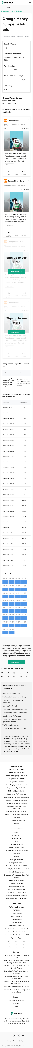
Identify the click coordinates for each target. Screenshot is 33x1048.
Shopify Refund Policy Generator (16, 803)
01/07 (23, 947)
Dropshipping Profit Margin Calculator (16, 797)
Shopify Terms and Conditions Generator (16, 807)
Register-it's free (16, 271)
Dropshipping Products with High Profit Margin (16, 876)
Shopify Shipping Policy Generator (16, 814)
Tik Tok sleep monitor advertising (14, 712)
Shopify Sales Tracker (16, 769)
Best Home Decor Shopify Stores (16, 899)
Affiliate (16, 824)
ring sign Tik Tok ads (10, 706)
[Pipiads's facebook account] (10, 1035)
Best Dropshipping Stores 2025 (16, 866)
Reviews (16, 857)
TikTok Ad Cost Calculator (16, 791)
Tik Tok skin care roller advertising (14, 709)
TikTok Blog (16, 910)
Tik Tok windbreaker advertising (14, 697)
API (16, 1006)
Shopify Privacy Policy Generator (16, 800)
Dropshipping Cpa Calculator (16, 788)
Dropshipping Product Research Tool (16, 869)
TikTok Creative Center (16, 847)
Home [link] (3, 8)
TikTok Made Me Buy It (16, 880)
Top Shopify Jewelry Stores (16, 889)
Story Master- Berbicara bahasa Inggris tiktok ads (29, 676)
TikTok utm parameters (16, 773)
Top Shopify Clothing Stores (16, 892)
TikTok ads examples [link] (13, 8)
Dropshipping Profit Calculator (16, 794)
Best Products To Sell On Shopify (16, 895)
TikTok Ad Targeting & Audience (16, 776)
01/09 (9, 947)
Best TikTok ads (16, 916)
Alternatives (16, 854)
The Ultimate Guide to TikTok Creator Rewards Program (16, 967)
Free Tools (16, 818)
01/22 (23, 941)
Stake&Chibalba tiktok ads (4, 676)
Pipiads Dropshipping (16, 872)
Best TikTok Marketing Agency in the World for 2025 (16, 977)
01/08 (16, 947)
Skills (16, 841)
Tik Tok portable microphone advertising (12, 701)
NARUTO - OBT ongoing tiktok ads (16, 676)
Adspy (16, 832)
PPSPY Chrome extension (16, 821)
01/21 (9, 944)
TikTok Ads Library (16, 844)
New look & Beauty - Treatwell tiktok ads (4, 672)
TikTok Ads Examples (16, 907)
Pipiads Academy (16, 922)
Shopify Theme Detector (16, 779)
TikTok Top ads (17, 913)
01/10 (23, 944)
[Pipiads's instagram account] (23, 1035)
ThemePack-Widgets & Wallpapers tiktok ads (10, 672)
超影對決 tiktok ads (16, 672)
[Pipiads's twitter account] (14, 1035)
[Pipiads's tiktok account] (18, 1035)
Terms (14, 1040)
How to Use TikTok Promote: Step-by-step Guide (16, 972)
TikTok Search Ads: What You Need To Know (16, 956)
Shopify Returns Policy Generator (16, 811)
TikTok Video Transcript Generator (16, 850)
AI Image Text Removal (16, 863)
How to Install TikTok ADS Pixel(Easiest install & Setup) (16, 991)
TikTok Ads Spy (16, 835)
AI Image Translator (16, 860)
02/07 (9, 941)
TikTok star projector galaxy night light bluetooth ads (14, 720)
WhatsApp (16, 1003)
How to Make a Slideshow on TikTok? (16, 987)
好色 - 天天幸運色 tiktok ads (23, 672)
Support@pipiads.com (16, 1000)
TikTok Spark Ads (16, 838)
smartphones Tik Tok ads (11, 716)
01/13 (16, 944)
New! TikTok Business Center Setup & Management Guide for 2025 (16, 962)
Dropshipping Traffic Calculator (16, 785)
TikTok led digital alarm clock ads (14, 728)
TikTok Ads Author (17, 919)
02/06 (16, 941)
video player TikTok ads (11, 693)
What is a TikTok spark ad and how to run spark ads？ (16, 982)
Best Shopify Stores (16, 883)
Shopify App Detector (16, 782)
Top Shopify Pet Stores (16, 886)
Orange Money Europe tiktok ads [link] (11, 11)
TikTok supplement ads (10, 725)
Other (27, 935)
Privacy (9, 1040)
